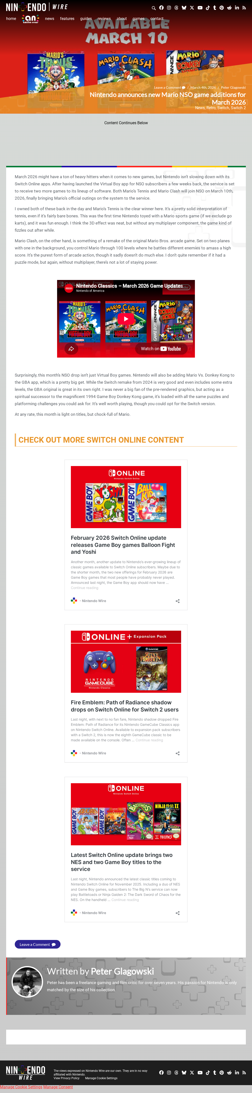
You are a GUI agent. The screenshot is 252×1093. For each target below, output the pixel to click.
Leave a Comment (168, 87)
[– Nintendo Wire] (37, 6)
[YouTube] (200, 7)
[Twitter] (192, 7)
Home (11, 18)
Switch (223, 107)
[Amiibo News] (30, 19)
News (49, 18)
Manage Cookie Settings (101, 1078)
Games (138, 18)
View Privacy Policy (66, 1078)
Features (67, 18)
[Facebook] (161, 7)
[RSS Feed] (244, 7)
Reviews (104, 18)
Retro (211, 107)
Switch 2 (238, 107)
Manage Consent (58, 1087)
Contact (156, 18)
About (122, 18)
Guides (86, 18)
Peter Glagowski (233, 87)
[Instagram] (169, 7)
